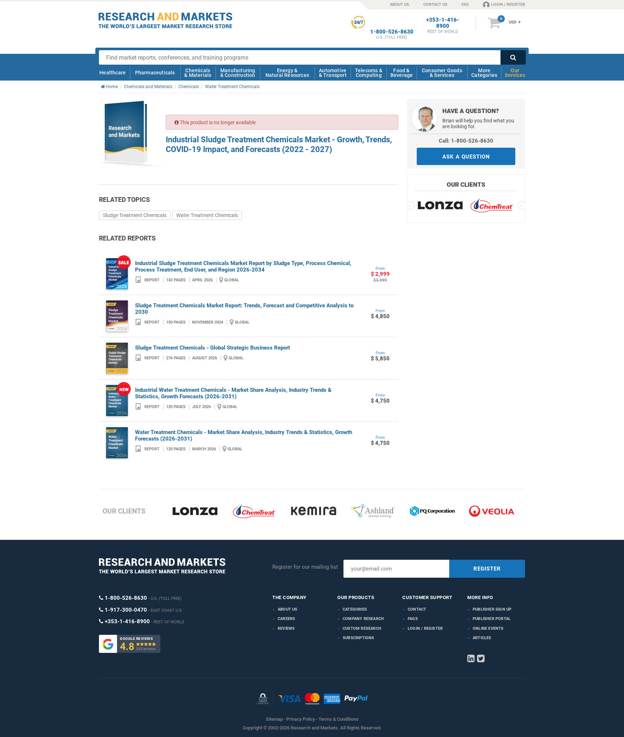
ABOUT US (399, 4)
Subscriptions (358, 638)
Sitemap (274, 719)
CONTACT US (435, 4)
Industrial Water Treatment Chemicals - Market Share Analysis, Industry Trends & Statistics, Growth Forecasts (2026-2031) (233, 393)
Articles (482, 638)
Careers (286, 618)
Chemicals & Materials (197, 73)
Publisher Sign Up (492, 609)
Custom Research (362, 628)
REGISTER (487, 568)
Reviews (286, 628)
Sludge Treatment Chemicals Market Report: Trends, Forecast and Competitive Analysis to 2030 (244, 308)
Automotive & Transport (333, 73)
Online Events (488, 628)
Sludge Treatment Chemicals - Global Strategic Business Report (212, 347)
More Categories (484, 73)
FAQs (413, 618)
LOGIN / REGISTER (508, 4)
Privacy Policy (300, 719)
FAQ (465, 4)
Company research (363, 618)
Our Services (515, 73)
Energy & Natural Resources (287, 73)
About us (288, 609)
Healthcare (112, 72)
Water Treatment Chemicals (207, 215)
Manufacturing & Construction (237, 73)
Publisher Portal (492, 618)
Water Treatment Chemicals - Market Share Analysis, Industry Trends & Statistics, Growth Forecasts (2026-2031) (243, 435)
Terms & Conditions (338, 719)
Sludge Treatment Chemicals (134, 215)
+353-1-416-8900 (442, 23)
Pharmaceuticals (155, 72)
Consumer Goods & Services (442, 73)
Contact (417, 609)
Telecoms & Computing (368, 73)
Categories (355, 609)
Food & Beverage (401, 73)
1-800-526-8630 (391, 32)
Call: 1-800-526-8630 (466, 141)
